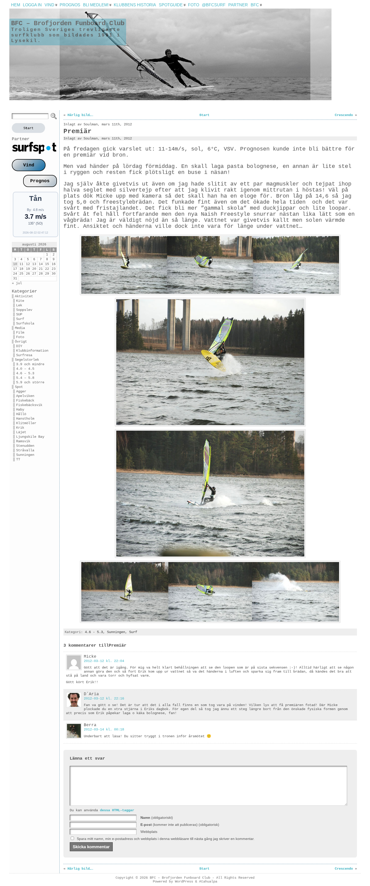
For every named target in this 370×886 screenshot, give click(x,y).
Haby (20, 410)
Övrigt (21, 342)
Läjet (21, 432)
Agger (21, 391)
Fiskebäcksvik (29, 405)
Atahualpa (208, 881)
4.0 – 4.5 (25, 369)
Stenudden (25, 446)
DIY (19, 346)
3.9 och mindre (30, 364)
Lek (19, 305)
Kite (20, 301)
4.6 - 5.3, (96, 632)
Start (204, 115)
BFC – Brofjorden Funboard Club (67, 23)
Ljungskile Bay (30, 437)
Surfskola (25, 323)
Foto (20, 337)
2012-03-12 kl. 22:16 (104, 698)
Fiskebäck (25, 400)
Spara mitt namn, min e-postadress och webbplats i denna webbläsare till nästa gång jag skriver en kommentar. (165, 839)
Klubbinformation (32, 351)
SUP (19, 314)
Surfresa (24, 355)
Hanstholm (25, 419)
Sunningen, (118, 632)
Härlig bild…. (80, 115)
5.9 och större (30, 382)
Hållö (21, 414)
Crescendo (344, 115)
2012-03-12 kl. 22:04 (104, 661)
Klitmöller (26, 423)
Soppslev (24, 310)
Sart (28, 128)
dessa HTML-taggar (117, 810)
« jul (17, 283)
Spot (19, 387)
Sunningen (25, 455)
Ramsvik (23, 441)
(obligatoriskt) (156, 818)
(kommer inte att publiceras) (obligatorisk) (179, 825)
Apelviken (25, 396)
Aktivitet (24, 296)
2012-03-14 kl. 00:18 (104, 729)
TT (18, 459)
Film (20, 332)
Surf (20, 319)
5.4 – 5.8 (25, 378)
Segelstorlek (27, 360)
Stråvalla (25, 450)
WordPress (184, 881)
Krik (20, 428)
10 (15, 264)
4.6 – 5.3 (25, 373)
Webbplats (148, 832)
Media (20, 328)
